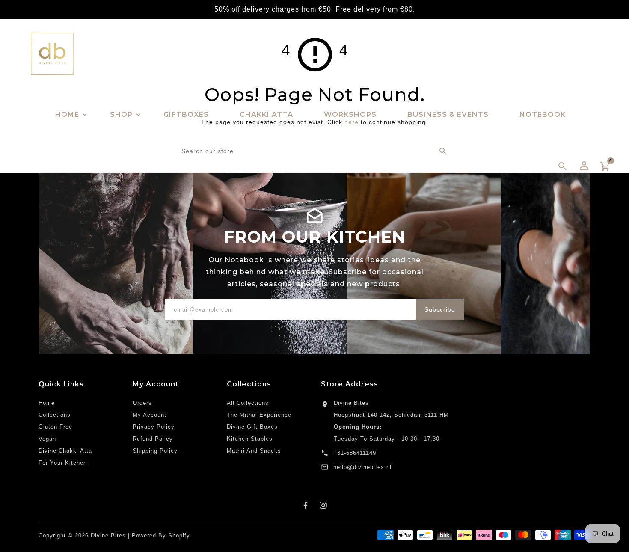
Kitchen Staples (250, 439)
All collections (248, 403)
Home (47, 403)
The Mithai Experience (259, 415)
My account (149, 415)
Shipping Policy (155, 451)
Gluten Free (55, 427)
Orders (142, 403)
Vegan (47, 439)
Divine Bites (351, 403)
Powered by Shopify (161, 535)
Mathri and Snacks (254, 451)
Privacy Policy (154, 427)
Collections (55, 415)
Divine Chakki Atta (65, 451)
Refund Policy (153, 439)
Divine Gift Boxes (252, 427)
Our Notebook (237, 260)
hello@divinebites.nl (362, 467)
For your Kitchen (63, 463)
